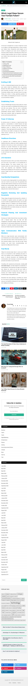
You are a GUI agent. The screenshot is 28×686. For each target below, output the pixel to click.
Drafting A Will (6, 63)
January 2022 (4, 557)
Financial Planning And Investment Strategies (12, 74)
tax (18, 600)
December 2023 (4, 500)
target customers (13, 600)
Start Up (3, 454)
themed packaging (12, 605)
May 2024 (3, 490)
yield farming (17, 620)
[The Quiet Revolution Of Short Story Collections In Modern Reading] (14, 334)
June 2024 (3, 488)
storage (7, 594)
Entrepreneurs (4, 439)
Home (8, 5)
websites (14, 612)
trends (3, 608)
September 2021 (4, 567)
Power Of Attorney (7, 66)
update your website (5, 610)
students (4, 596)
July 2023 (3, 512)
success (15, 596)
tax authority (22, 600)
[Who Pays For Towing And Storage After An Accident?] (14, 357)
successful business (6, 598)
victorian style (19, 610)
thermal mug (19, 605)
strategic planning (13, 594)
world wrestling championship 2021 (7, 618)
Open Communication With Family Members (12, 76)
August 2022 (4, 540)
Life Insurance (6, 70)
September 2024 (4, 485)
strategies (20, 594)
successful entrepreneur (16, 598)
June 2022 (3, 544)
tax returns (3, 603)
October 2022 (4, 535)
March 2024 (3, 493)
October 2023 (4, 505)
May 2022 (3, 547)
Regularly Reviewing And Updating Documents (12, 72)
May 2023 (3, 517)
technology (15, 603)
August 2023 (4, 510)
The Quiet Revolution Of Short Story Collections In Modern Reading (13, 344)
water (3, 612)
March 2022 (3, 552)
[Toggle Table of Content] (20, 62)
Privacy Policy (11, 419)
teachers (8, 603)
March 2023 (3, 522)
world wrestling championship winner (8, 620)
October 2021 (4, 564)
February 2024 (4, 495)
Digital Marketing (4, 437)
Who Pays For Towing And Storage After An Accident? (12, 367)
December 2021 (4, 559)
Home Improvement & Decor (7, 447)
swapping (3, 600)
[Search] (26, 2)
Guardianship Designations (9, 71)
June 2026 (3, 466)
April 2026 (3, 468)
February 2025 (4, 475)
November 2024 (4, 483)
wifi (13, 615)
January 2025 (4, 478)
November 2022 (4, 532)
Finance (3, 10)
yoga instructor (23, 620)
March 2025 (3, 473)
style (8, 596)
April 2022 (3, 549)
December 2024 (4, 480)
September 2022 (4, 537)
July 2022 (3, 542)
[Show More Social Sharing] (25, 24)
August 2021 (4, 569)
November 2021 (4, 562)
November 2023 (4, 503)
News (2, 452)
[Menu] (2, 2)
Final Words (6, 77)
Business (3, 430)
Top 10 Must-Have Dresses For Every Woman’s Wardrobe (12, 390)
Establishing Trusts (7, 65)
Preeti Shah (8, 18)
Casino (2, 432)
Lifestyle (3, 449)
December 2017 (4, 572)
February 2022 (4, 554)
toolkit (23, 605)
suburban (11, 596)
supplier (22, 598)
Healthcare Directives (7, 68)
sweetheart (8, 600)
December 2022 (4, 530)
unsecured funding (17, 608)
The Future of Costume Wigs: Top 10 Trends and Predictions (20, 297)
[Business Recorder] (14, 2)
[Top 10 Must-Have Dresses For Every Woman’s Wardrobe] (14, 379)
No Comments (9, 20)
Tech (2, 457)
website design (8, 612)
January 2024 (4, 498)
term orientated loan (5, 605)
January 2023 (4, 527)
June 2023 (3, 515)
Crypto (2, 435)
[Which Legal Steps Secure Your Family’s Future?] (14, 33)
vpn (23, 610)
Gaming (3, 444)
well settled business (21, 612)
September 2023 (4, 508)
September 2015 (4, 574)
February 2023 (4, 525)
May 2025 (3, 471)
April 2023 (3, 520)
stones (3, 594)
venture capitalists (12, 610)
